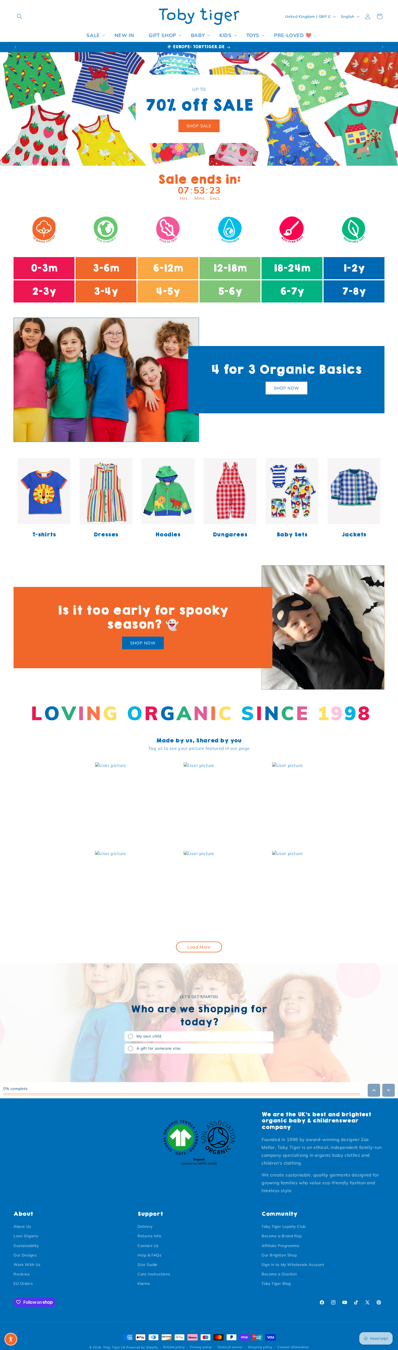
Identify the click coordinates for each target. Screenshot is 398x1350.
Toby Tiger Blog (276, 1283)
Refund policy (174, 1347)
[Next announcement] (383, 47)
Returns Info (149, 1235)
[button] (19, 16)
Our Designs (25, 1255)
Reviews (22, 1274)
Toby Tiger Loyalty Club (284, 1226)
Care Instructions (154, 1274)
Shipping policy (260, 1347)
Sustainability (26, 1245)
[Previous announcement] (15, 47)
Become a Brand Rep (282, 1235)
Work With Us (27, 1264)
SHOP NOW (286, 388)
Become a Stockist (279, 1274)
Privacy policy (201, 1347)
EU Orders (23, 1283)
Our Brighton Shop (279, 1255)
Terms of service (230, 1347)
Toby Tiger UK (114, 1347)
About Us (22, 1226)
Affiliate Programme (280, 1245)
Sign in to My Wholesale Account (293, 1264)
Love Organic (26, 1235)
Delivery (145, 1226)
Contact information (293, 1347)
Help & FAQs (150, 1255)
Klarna (144, 1283)
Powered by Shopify (142, 1347)
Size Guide (148, 1264)
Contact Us (148, 1245)
